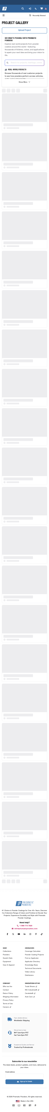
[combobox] (24, 63)
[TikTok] (41, 934)
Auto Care (29, 997)
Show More (23, 82)
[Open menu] (3, 15)
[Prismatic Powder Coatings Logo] (4, 8)
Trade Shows (30, 986)
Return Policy (8, 993)
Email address (10, 1072)
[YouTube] (18, 934)
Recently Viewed (39, 15)
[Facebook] (7, 934)
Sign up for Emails (26, 1081)
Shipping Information (10, 997)
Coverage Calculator (33, 951)
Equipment (7, 961)
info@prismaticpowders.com (25, 928)
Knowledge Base (31, 965)
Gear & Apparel (9, 965)
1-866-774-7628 (26, 925)
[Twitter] (13, 934)
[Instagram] (30, 934)
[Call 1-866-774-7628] (35, 8)
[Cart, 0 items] (43, 8)
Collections (7, 951)
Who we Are (7, 986)
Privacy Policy (8, 1000)
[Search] (22, 8)
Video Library (30, 972)
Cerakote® (29, 993)
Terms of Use (8, 1003)
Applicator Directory (32, 961)
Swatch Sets (7, 958)
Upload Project (24, 30)
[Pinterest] (36, 934)
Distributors (29, 975)
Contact (6, 990)
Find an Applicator (32, 958)
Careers (6, 1007)
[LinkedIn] (24, 934)
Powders (6, 955)
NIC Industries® (31, 990)
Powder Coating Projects (34, 955)
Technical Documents (33, 968)
